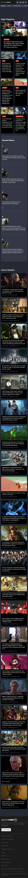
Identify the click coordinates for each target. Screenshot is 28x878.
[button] (25, 2)
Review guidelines (5, 862)
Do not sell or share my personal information (12, 868)
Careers (3, 852)
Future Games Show (17, 5)
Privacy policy (4, 842)
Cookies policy (4, 845)
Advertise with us (5, 859)
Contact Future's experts (7, 839)
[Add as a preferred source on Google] (6, 829)
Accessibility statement (7, 849)
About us (3, 855)
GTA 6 (9, 5)
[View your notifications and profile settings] (23, 2)
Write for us (4, 865)
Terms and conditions (6, 836)
